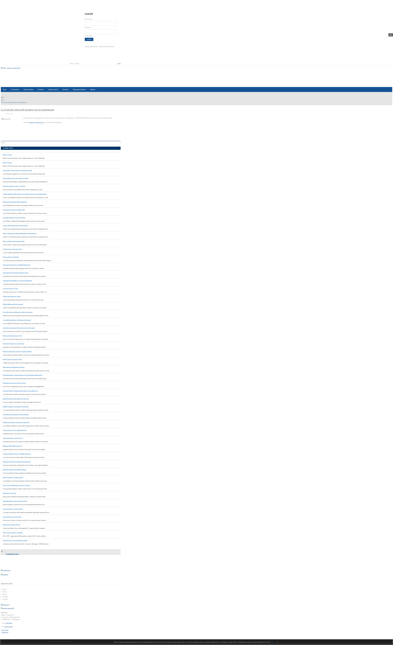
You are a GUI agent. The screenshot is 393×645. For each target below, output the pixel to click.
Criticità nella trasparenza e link (12, 249)
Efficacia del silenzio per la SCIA (12, 336)
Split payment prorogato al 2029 (12, 359)
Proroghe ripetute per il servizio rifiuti (14, 217)
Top (391, 35)
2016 (3, 594)
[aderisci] (7, 608)
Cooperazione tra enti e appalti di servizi (14, 430)
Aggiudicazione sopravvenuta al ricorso (14, 383)
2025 (3, 589)
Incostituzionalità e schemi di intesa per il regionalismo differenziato (22, 375)
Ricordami (90, 36)
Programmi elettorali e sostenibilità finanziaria (16, 265)
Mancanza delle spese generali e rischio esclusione (17, 351)
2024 (3, 592)
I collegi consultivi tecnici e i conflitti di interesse (17, 454)
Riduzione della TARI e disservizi (12, 446)
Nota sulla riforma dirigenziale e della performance (18, 312)
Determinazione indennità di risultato (13, 367)
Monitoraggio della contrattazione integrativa (16, 422)
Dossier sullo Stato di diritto (11, 257)
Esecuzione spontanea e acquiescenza (13, 343)
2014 (3, 599)
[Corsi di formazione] (5, 605)
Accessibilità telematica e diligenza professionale (17, 320)
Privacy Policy (5, 630)
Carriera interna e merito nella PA (13, 509)
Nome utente (88, 19)
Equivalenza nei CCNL (9, 493)
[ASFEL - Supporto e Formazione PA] (10, 68)
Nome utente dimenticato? (106, 46)
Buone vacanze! (7, 154)
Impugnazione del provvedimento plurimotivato (17, 461)
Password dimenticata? (91, 46)
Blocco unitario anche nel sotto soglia (13, 241)
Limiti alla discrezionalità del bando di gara (15, 273)
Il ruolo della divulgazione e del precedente (15, 225)
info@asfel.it (9, 623)
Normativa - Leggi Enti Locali (36, 122)
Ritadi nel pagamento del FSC (11, 524)
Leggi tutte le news (12, 554)
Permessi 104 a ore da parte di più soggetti (15, 540)
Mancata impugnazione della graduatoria (15, 202)
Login (89, 39)
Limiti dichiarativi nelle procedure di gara (15, 501)
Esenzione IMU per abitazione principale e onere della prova (20, 391)
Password (87, 27)
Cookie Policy (5, 632)
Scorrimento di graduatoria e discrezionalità (16, 414)
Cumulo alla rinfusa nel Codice (12, 296)
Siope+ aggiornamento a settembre (13, 532)
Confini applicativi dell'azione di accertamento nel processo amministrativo (25, 194)
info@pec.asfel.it (9, 626)
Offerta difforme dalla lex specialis (13, 304)
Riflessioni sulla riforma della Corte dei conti (16, 398)
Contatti (77, 63)
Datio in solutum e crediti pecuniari (13, 477)
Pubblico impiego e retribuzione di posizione (16, 406)
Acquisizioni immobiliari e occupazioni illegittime (17, 280)
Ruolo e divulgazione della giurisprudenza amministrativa (20, 233)
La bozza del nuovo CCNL (10, 288)
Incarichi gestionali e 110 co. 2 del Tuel (14, 186)
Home (71, 63)
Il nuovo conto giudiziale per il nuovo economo (16, 485)
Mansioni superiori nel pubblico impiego (14, 469)
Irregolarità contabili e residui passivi (14, 210)
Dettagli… (272, 642)
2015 (3, 596)
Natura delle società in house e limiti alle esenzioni (17, 170)
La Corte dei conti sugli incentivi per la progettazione (27, 109)
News (2, 100)
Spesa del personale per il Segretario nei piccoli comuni (19, 328)
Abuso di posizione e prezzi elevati (13, 438)
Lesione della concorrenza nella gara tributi (15, 178)
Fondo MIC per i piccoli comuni (12, 517)
